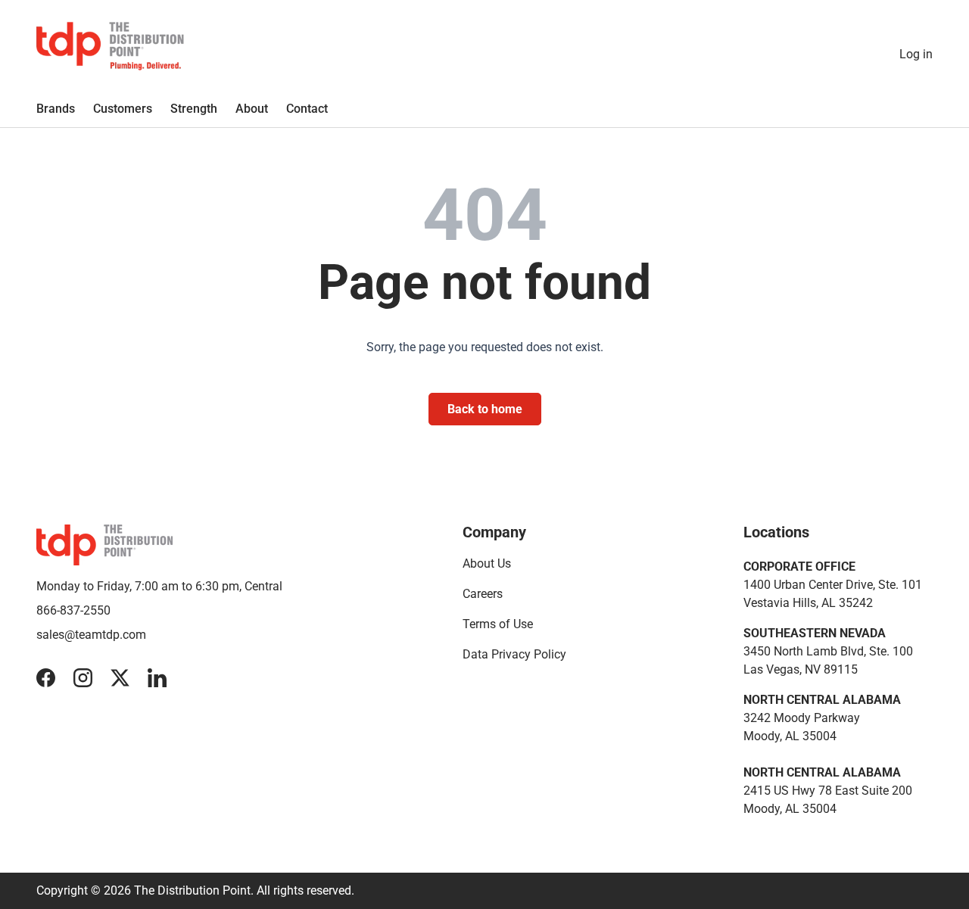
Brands (55, 108)
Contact (307, 108)
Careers (483, 594)
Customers (122, 108)
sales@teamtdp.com (91, 634)
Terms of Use (498, 624)
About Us (487, 563)
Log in (916, 54)
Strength (193, 108)
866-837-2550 (73, 610)
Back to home (484, 409)
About (251, 108)
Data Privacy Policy (514, 654)
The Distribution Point (192, 890)
